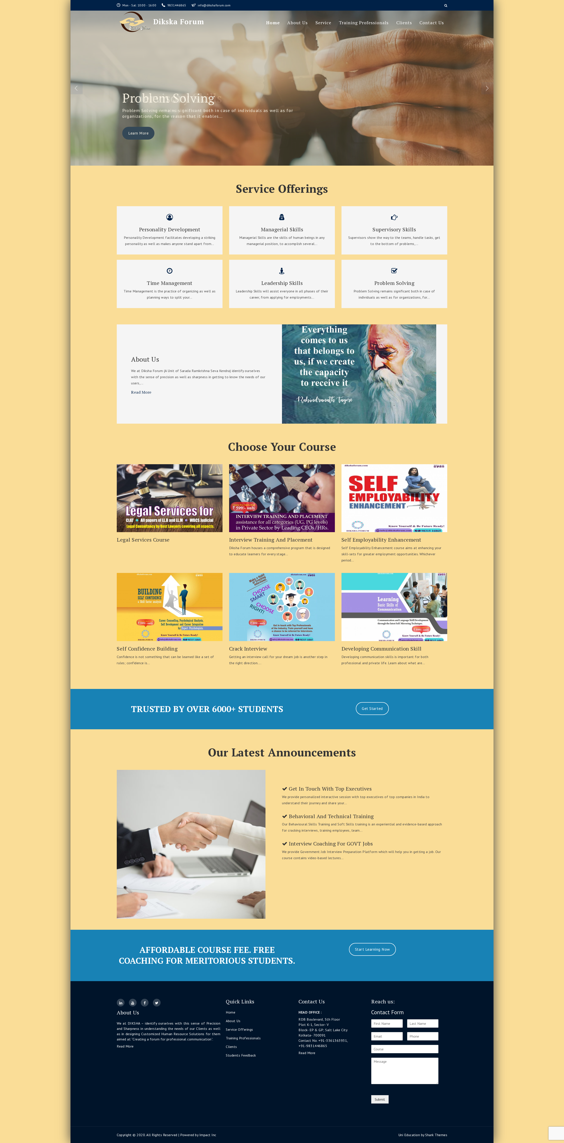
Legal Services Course (143, 540)
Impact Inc (207, 1135)
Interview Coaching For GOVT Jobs (330, 843)
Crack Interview (248, 648)
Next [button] (487, 88)
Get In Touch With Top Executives (330, 789)
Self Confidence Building (147, 648)
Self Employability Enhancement (381, 540)
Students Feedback (241, 1055)
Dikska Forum (178, 21)
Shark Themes (436, 1135)
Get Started (372, 708)
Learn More (138, 133)
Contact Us (431, 23)
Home (273, 23)
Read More (141, 392)
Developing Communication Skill (381, 648)
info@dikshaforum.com (214, 5)
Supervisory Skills (394, 229)
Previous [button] (76, 88)
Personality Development (169, 229)
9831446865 (177, 5)
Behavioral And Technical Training (331, 816)
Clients (404, 23)
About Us (297, 23)
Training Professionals (364, 23)
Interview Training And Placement (271, 540)
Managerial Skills (282, 229)
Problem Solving (168, 98)
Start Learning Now (372, 949)
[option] (282, 88)
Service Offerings (239, 1029)
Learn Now (170, 496)
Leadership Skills (282, 283)
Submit (380, 1099)
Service (323, 23)
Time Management (170, 283)
